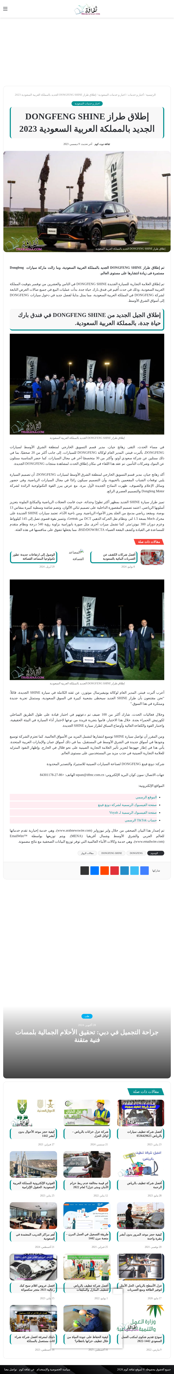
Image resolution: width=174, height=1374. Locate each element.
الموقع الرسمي (146, 797)
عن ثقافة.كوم (27, 1369)
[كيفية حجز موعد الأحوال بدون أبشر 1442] (33, 1113)
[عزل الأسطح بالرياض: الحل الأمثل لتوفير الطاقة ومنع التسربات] (140, 1267)
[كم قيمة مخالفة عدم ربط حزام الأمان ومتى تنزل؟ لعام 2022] (87, 1164)
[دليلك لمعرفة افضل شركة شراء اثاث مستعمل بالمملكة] (33, 1318)
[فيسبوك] (144, 870)
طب (87, 1016)
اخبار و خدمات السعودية (112, 94)
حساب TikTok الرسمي (141, 820)
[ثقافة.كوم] (87, 9)
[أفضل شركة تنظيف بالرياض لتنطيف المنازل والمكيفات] (87, 1267)
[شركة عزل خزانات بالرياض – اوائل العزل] (87, 1113)
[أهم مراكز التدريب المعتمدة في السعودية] (33, 1215)
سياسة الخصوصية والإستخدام (53, 1369)
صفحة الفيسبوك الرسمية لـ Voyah (133, 812)
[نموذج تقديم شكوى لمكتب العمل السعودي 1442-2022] (140, 1318)
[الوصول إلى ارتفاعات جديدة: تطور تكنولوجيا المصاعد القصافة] (72, 557)
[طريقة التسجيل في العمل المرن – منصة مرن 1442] (87, 1215)
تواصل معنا (10, 1369)
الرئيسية (151, 94)
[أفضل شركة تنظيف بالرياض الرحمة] (140, 1164)
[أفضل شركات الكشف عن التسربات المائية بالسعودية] (152, 557)
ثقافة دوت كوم (102, 144)
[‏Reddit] (104, 870)
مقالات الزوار (87, 853)
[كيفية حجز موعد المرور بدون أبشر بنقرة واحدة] (140, 1215)
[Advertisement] (87, 52)
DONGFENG (136, 853)
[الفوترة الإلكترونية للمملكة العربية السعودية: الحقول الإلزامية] (33, 1164)
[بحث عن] (169, 10)
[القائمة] (5, 10)
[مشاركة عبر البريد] (84, 870)
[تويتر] (134, 870)
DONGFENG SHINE (111, 853)
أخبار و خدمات (136, 94)
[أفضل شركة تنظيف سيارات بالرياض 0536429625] (140, 1113)
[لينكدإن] (124, 870)
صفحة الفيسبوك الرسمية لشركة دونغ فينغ (127, 805)
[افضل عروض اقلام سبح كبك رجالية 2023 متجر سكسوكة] (33, 1267)
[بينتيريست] (114, 870)
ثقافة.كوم (129, 1369)
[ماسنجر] (94, 870)
